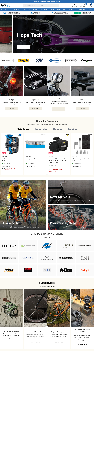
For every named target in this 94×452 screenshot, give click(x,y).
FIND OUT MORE (11, 343)
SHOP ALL (11, 108)
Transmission (16, 9)
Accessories (44, 9)
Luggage (90, 9)
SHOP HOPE (11, 47)
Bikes (52, 9)
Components (26, 9)
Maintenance (72, 9)
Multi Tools (23, 128)
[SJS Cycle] (10, 5)
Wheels (35, 9)
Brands (7, 9)
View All (46, 237)
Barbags (57, 128)
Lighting (72, 128)
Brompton (82, 9)
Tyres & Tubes (61, 9)
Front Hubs (41, 128)
